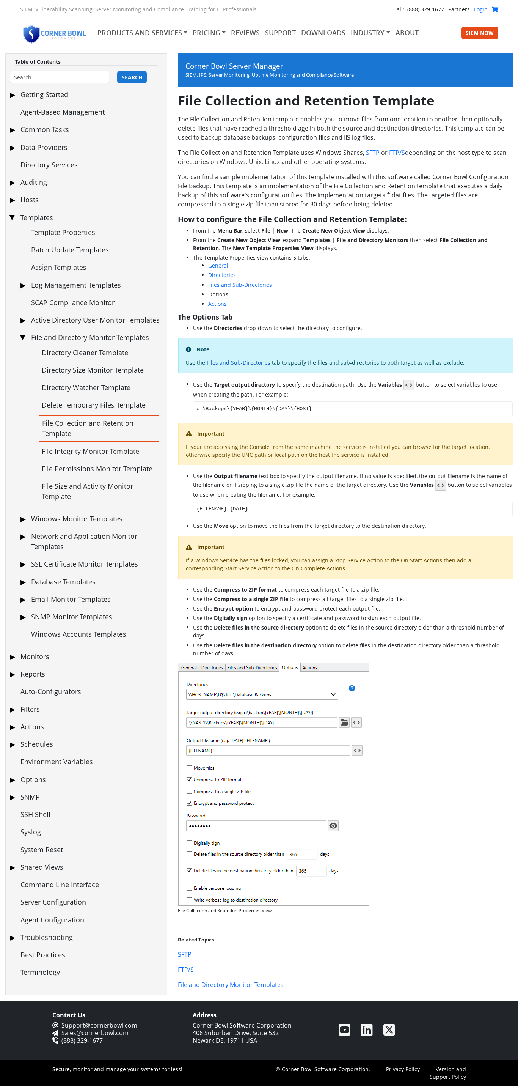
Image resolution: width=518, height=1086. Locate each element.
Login (481, 9)
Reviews (245, 32)
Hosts (29, 199)
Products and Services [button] (139, 32)
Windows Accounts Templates (78, 634)
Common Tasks (44, 129)
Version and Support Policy (448, 1073)
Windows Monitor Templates (76, 518)
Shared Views (41, 867)
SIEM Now (480, 32)
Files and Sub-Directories (240, 284)
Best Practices (42, 954)
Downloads (323, 32)
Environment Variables (56, 761)
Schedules (36, 744)
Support (280, 32)
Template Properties (63, 232)
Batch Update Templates (70, 249)
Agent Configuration (52, 919)
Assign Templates (58, 267)
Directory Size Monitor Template (93, 370)
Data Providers (43, 147)
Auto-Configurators (50, 691)
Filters (30, 709)
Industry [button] (368, 32)
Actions (32, 726)
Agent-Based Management (62, 111)
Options (33, 779)
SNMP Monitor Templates (71, 616)
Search (132, 77)
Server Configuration (53, 902)
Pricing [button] (206, 32)
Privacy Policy (403, 1069)
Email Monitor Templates (71, 599)
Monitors (34, 656)
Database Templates (63, 581)
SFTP (373, 152)
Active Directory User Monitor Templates (95, 319)
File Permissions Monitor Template (97, 468)
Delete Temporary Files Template (94, 404)
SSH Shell (35, 814)
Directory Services (49, 164)
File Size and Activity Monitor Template (87, 491)
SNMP (30, 796)
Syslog (30, 831)
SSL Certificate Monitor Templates (84, 563)
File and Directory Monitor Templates (90, 337)
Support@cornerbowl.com (99, 1025)
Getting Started (44, 94)
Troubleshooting (46, 937)
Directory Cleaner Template (85, 352)
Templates (36, 217)
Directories (222, 275)
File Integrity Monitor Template (90, 451)
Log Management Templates (76, 285)
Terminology (40, 972)
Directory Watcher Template (86, 387)
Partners (459, 9)
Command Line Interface (59, 884)
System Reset (41, 849)
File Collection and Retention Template (87, 428)
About (407, 32)
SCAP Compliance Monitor (73, 302)
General (218, 265)
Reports (32, 673)
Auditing (33, 182)
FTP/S (397, 152)
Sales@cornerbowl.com (95, 1033)
